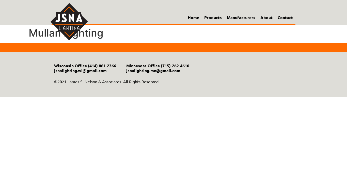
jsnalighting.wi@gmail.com (80, 70)
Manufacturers (241, 17)
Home (193, 17)
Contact (285, 17)
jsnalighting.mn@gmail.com (153, 70)
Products (213, 17)
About (266, 17)
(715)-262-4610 (175, 65)
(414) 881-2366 (102, 65)
